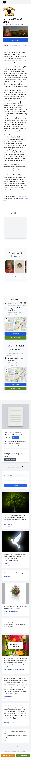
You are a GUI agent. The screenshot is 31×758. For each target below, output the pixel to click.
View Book (7, 437)
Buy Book (15, 437)
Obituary (7, 46)
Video (14, 46)
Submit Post (15, 485)
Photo (21, 46)
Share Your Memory (10, 459)
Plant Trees (15, 338)
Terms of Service (19, 751)
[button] (15, 322)
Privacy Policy (11, 751)
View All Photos (15, 277)
